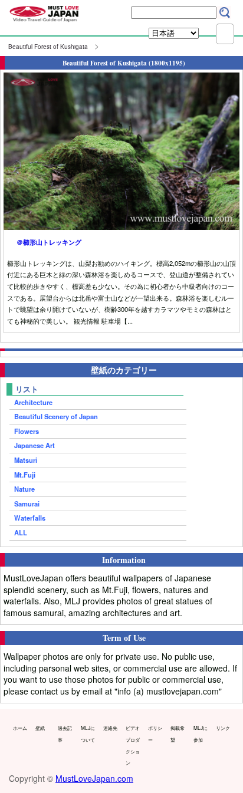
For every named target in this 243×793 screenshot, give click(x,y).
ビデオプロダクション (133, 745)
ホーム (20, 727)
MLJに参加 (200, 733)
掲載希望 (177, 733)
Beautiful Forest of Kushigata (48, 46)
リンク (223, 727)
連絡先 (110, 727)
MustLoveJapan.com (94, 778)
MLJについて (88, 733)
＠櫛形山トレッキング (49, 241)
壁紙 (40, 727)
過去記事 (65, 733)
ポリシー (155, 733)
